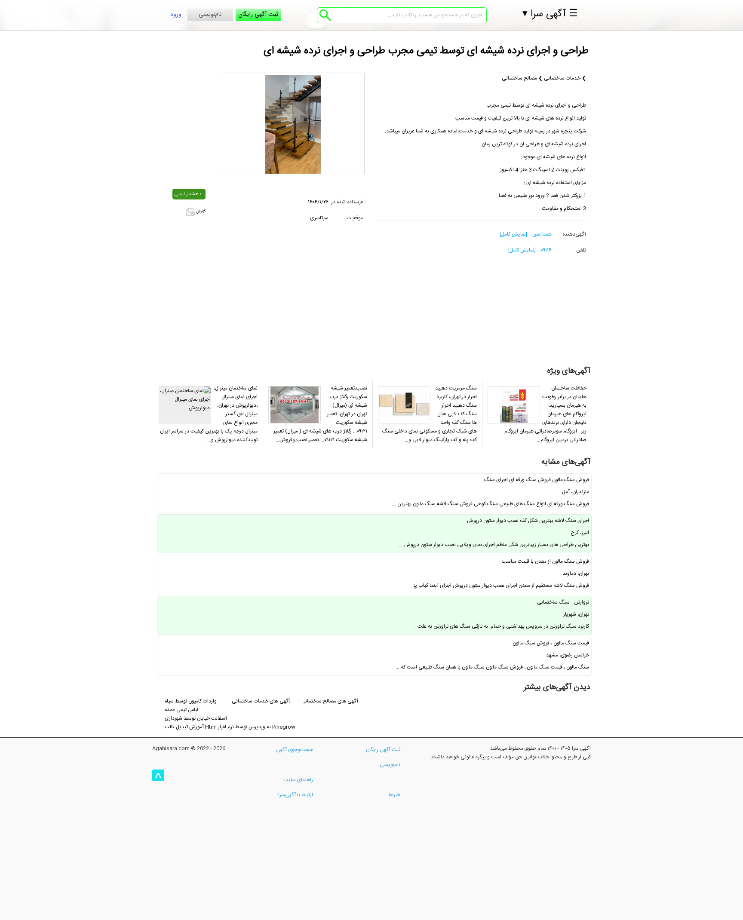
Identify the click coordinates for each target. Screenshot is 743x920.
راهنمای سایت (298, 780)
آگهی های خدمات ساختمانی (261, 701)
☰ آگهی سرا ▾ (550, 14)
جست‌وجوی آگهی (294, 749)
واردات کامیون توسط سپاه (191, 701)
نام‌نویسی (210, 14)
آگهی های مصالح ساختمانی (331, 701)
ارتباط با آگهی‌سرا (295, 795)
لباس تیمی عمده (181, 709)
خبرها (394, 795)
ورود (175, 14)
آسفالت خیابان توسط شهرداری (196, 718)
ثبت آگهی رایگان (258, 14)
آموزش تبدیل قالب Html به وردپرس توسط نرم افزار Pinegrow (230, 727)
